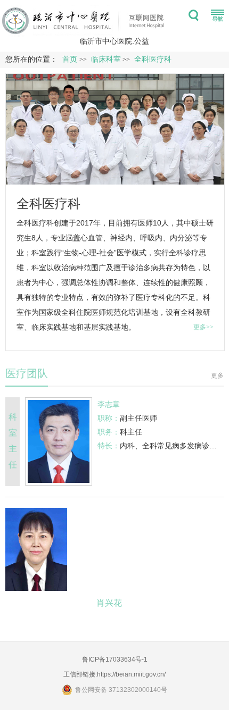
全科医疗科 (48, 203)
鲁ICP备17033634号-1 (115, 659)
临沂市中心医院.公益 (114, 41)
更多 (217, 375)
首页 (69, 59)
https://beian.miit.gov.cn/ (131, 674)
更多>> (203, 327)
